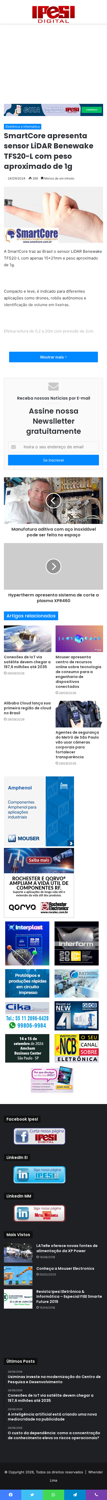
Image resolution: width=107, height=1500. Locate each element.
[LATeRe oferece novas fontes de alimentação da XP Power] (18, 1252)
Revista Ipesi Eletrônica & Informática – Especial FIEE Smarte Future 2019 (69, 1296)
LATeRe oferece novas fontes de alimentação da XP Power (67, 1248)
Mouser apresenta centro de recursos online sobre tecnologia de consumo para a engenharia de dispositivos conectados (78, 671)
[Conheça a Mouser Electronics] (18, 1276)
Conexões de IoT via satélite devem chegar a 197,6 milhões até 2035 (27, 661)
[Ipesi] (53, 13)
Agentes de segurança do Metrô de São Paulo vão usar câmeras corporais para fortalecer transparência (77, 745)
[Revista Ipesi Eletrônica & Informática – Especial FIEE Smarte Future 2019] (18, 1299)
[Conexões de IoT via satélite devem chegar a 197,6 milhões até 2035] (27, 638)
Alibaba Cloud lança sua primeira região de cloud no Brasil (27, 708)
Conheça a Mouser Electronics (65, 1268)
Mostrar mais (52, 357)
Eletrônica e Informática (22, 126)
